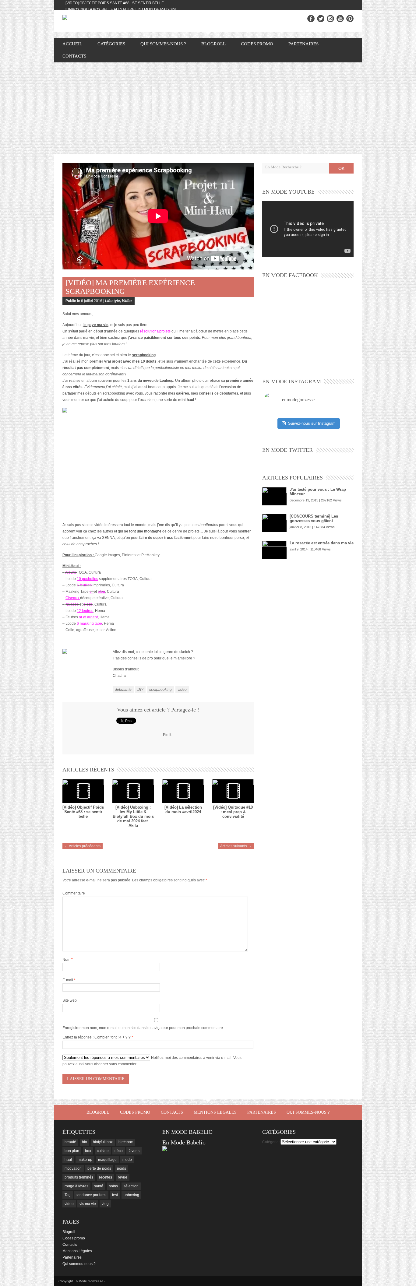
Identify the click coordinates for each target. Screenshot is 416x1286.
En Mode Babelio (184, 1142)
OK (341, 168)
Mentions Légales (215, 1112)
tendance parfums (91, 1195)
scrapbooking (160, 689)
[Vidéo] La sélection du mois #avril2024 (183, 809)
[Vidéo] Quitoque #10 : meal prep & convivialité (233, 812)
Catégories (271, 1142)
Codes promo (257, 43)
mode (127, 1160)
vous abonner (96, 1064)
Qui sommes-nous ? (163, 43)
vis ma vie (87, 1204)
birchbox (125, 1142)
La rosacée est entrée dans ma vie (322, 543)
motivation (73, 1168)
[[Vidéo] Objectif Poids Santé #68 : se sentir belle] (83, 791)
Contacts (74, 56)
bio (84, 1142)
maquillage (107, 1160)
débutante (123, 689)
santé (98, 1186)
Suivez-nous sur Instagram (312, 423)
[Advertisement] (208, 108)
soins (113, 1186)
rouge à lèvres (76, 1186)
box (88, 1151)
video (182, 689)
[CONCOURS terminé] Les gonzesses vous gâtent (314, 518)
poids (121, 1168)
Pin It (167, 735)
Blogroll (213, 43)
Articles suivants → (236, 846)
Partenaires (303, 43)
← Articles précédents (82, 846)
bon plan (72, 1151)
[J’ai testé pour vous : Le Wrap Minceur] (274, 496)
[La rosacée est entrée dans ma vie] (274, 550)
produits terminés (79, 1177)
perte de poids (99, 1168)
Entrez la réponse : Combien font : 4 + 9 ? (96, 1037)
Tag (68, 1195)
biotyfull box (103, 1142)
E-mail (69, 980)
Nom (67, 959)
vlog (105, 1204)
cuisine (103, 1151)
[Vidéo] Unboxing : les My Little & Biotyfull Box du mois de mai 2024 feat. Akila (133, 816)
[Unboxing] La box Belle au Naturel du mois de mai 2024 (120, 9)
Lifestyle (112, 301)
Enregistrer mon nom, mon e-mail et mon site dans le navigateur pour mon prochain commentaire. (143, 1028)
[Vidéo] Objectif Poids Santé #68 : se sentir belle (114, 3)
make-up (85, 1160)
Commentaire (73, 893)
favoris (134, 1151)
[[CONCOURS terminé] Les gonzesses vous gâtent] (274, 523)
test (115, 1195)
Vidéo (127, 301)
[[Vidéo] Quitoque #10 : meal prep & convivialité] (233, 791)
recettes (105, 1177)
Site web (69, 1000)
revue (122, 1177)
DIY (140, 689)
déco (119, 1151)
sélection (131, 1186)
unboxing (131, 1195)
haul (68, 1160)
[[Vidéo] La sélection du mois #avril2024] (183, 791)
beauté (70, 1142)
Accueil (72, 43)
